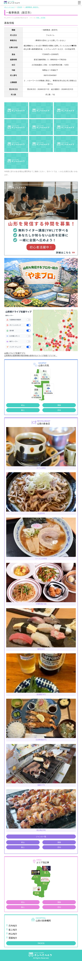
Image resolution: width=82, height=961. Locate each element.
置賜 (59, 405)
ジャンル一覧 (41, 836)
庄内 (59, 410)
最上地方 (13, 929)
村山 (23, 405)
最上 (23, 410)
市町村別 (41, 943)
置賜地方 (13, 937)
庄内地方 (13, 925)
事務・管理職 (40, 18)
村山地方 (13, 933)
